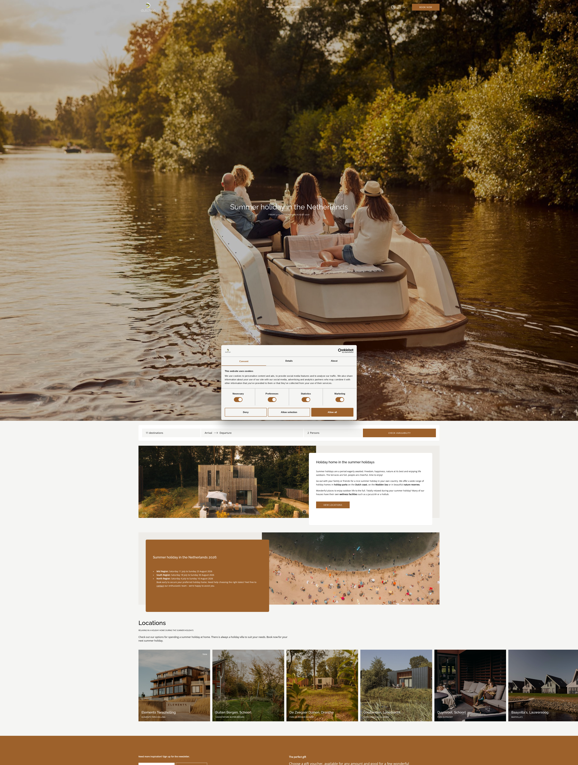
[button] (304, 511)
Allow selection (289, 412)
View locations (332, 504)
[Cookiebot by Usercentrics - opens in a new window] (340, 351)
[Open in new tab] (399, 7)
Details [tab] (289, 360)
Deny (245, 412)
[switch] (272, 399)
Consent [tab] (243, 361)
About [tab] (334, 360)
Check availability (399, 433)
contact (160, 585)
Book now (425, 7)
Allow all (332, 412)
